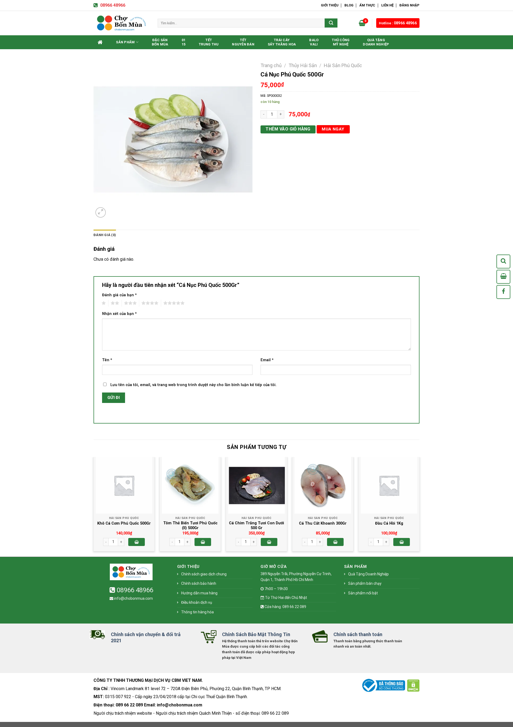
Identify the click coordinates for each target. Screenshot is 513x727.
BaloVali (313, 42)
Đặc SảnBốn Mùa (160, 42)
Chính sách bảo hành (198, 583)
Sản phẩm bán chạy (365, 583)
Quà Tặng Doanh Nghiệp (376, 42)
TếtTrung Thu (209, 42)
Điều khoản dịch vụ (196, 602)
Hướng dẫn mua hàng (199, 593)
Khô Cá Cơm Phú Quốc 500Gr (124, 523)
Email (267, 360)
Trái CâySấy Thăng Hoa (282, 42)
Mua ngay (333, 129)
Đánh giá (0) (105, 235)
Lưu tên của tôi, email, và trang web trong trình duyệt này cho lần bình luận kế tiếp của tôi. (193, 385)
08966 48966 (112, 5)
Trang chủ (271, 65)
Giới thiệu (330, 5)
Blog (348, 5)
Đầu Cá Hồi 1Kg (389, 523)
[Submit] (331, 23)
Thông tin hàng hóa (197, 612)
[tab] (105, 235)
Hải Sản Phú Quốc (343, 65)
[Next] (419, 506)
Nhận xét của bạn (119, 313)
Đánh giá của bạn (119, 295)
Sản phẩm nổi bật (363, 593)
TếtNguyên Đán (243, 42)
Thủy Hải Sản (303, 65)
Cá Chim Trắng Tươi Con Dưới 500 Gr (256, 525)
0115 (184, 42)
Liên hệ (387, 5)
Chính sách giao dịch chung (204, 574)
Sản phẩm (125, 42)
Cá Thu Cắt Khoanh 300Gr (323, 523)
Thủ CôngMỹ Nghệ (340, 42)
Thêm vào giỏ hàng (288, 129)
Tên (107, 360)
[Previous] (94, 506)
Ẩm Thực (367, 5)
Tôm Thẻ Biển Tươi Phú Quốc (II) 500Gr (190, 525)
